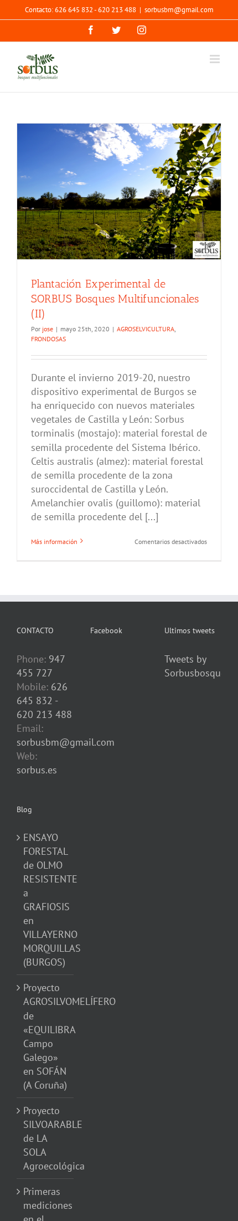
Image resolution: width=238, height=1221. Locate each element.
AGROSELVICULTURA (145, 329)
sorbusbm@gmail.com (179, 9)
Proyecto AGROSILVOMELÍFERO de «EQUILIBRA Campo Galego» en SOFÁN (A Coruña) (45, 1036)
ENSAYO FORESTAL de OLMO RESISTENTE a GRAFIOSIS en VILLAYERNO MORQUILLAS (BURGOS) (45, 899)
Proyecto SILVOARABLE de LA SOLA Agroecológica (45, 1138)
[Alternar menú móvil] (215, 59)
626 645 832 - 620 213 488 (44, 700)
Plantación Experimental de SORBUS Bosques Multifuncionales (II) (115, 298)
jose (47, 329)
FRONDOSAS (48, 339)
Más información (54, 541)
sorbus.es (37, 769)
